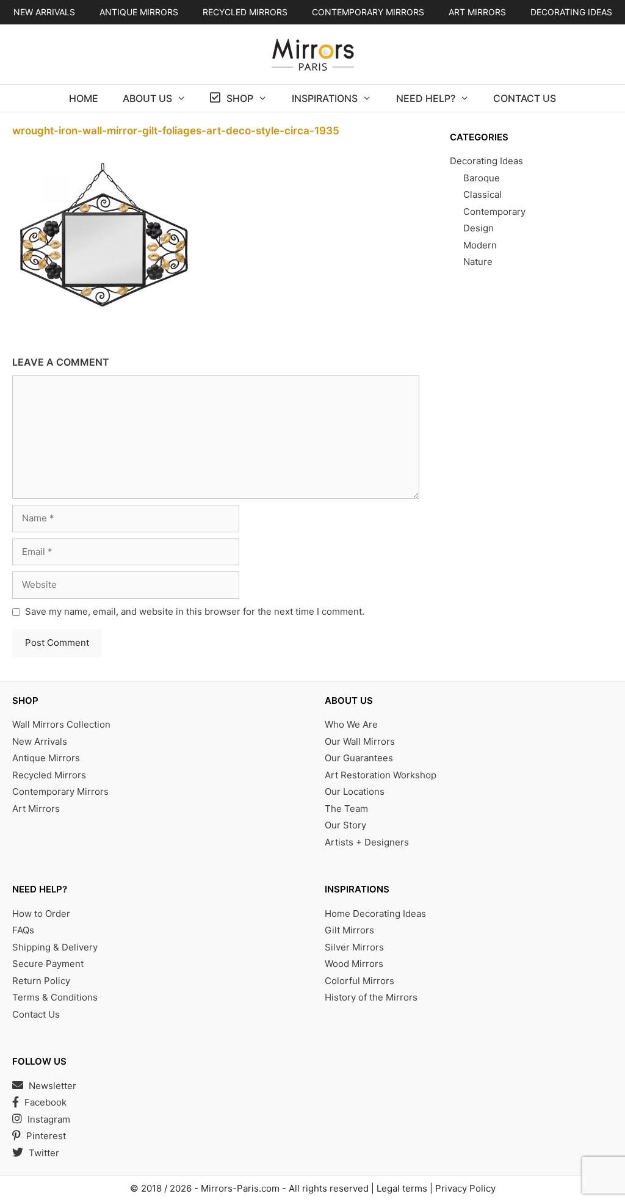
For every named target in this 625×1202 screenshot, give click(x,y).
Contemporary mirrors (368, 12)
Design (478, 228)
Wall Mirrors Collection (61, 724)
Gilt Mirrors (349, 930)
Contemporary (494, 211)
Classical (482, 194)
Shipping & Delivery (55, 947)
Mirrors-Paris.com (240, 1188)
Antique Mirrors (46, 758)
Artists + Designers (367, 842)
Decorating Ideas (571, 12)
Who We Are (351, 724)
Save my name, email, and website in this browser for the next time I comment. (194, 611)
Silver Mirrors (354, 947)
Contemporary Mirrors (60, 791)
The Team (346, 808)
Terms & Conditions (55, 997)
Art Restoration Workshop (380, 775)
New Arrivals (44, 12)
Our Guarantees (359, 758)
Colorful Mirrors (359, 981)
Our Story (345, 825)
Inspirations (325, 98)
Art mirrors (477, 12)
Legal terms (402, 1188)
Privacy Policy (465, 1188)
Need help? (425, 98)
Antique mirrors (138, 12)
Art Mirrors (36, 808)
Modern (480, 245)
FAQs (23, 930)
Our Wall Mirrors (360, 741)
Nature (478, 261)
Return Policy (41, 981)
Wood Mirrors (354, 963)
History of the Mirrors (371, 997)
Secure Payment (48, 963)
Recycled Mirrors (49, 775)
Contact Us (524, 98)
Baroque (481, 178)
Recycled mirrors (245, 12)
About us (147, 98)
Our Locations (355, 791)
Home (83, 98)
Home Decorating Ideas (375, 913)
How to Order (41, 913)
